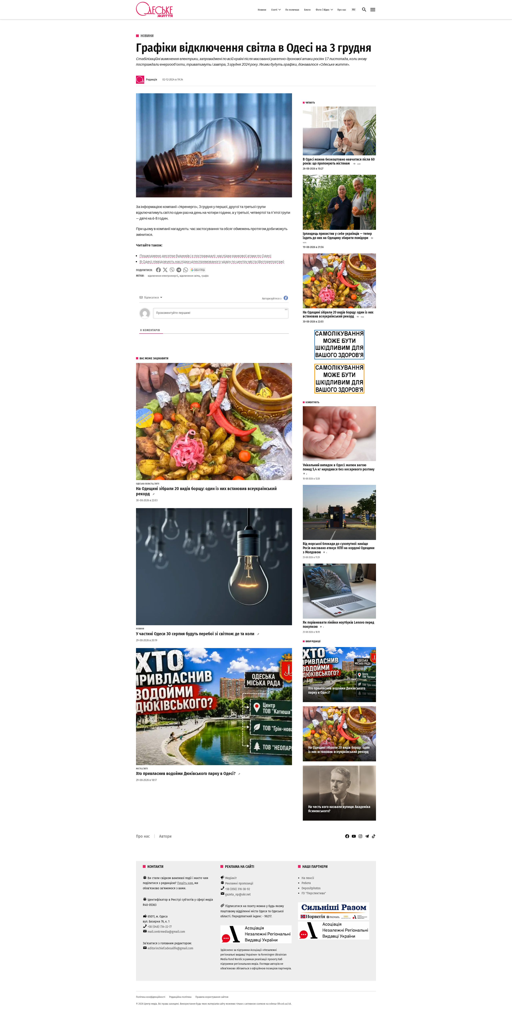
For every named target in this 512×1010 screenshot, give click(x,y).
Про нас (341, 9)
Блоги (307, 9)
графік (205, 275)
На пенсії (308, 878)
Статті (274, 9)
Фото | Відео (322, 9)
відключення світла (190, 275)
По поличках (292, 9)
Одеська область (144, 484)
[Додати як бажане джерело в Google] (197, 269)
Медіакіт (231, 878)
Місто (139, 769)
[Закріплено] (373, 9)
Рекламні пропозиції (239, 883)
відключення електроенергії (163, 275)
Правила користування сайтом (211, 996)
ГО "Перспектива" (314, 893)
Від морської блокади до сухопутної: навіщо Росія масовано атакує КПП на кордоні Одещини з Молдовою (338, 548)
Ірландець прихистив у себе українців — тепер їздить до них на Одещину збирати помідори (337, 236)
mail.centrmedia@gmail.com (166, 932)
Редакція (151, 79)
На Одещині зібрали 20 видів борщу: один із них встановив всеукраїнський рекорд (206, 491)
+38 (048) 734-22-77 (160, 927)
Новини (262, 9)
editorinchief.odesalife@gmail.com (170, 948)
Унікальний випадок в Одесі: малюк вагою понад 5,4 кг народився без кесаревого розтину (338, 467)
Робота (306, 883)
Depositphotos (311, 888)
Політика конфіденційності (150, 996)
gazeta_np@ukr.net (238, 894)
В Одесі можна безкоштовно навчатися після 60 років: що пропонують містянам (339, 161)
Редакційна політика (180, 996)
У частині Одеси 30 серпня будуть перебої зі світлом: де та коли (195, 633)
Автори (165, 836)
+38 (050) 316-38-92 (237, 889)
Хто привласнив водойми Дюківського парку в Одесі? (185, 773)
